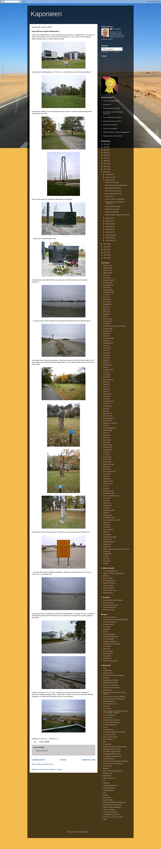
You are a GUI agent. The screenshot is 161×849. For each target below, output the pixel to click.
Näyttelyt (106, 430)
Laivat (105, 387)
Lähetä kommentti (42, 751)
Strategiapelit (107, 493)
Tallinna (105, 503)
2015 (105, 244)
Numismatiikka (107, 428)
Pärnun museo (109, 196)
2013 (105, 249)
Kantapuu (106, 783)
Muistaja (105, 768)
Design (105, 309)
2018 (105, 166)
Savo (104, 486)
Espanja (105, 333)
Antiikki (105, 287)
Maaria (105, 408)
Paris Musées (107, 670)
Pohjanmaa (106, 447)
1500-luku (106, 265)
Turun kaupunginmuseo (110, 571)
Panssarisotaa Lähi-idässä (111, 108)
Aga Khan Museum (109, 701)
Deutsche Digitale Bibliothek (112, 807)
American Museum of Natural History (114, 746)
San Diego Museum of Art (111, 814)
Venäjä (105, 546)
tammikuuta (109, 240)
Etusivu (63, 760)
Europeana (106, 706)
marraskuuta (109, 177)
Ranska (105, 459)
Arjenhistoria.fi (107, 773)
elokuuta (108, 221)
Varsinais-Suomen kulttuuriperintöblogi (115, 619)
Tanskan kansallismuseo (111, 685)
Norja (104, 425)
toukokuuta (109, 229)
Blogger (91, 832)
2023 (105, 152)
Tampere (106, 505)
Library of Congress (109, 809)
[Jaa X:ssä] (44, 742)
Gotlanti (105, 336)
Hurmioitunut (107, 646)
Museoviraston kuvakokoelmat (112, 763)
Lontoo (105, 403)
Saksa (105, 476)
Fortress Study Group (110, 590)
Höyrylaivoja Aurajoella (110, 125)
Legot (105, 391)
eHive (105, 819)
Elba (104, 316)
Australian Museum (109, 715)
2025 (105, 147)
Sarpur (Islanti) (107, 717)
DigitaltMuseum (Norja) (110, 682)
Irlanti (105, 350)
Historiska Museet (109, 759)
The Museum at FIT (109, 734)
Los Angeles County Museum (112, 756)
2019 (105, 163)
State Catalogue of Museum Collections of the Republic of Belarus (115, 712)
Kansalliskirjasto (108, 800)
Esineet (105, 331)
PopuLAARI (107, 656)
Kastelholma (107, 104)
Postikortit (106, 449)
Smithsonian (107, 744)
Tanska (105, 508)
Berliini (105, 299)
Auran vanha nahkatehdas (111, 101)
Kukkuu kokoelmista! (109, 617)
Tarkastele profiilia (107, 39)
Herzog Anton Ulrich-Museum (112, 805)
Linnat (105, 399)
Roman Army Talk (108, 610)
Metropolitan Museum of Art (112, 749)
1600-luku (106, 268)
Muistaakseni (107, 658)
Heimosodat (107, 338)
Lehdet (105, 394)
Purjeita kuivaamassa (110, 641)
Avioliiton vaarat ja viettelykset (114, 199)
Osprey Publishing (109, 583)
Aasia (105, 275)
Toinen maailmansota (110, 520)
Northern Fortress (108, 588)
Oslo (104, 433)
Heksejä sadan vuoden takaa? (112, 136)
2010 (105, 258)
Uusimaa (106, 534)
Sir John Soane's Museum (111, 722)
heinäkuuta (109, 224)
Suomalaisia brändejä (111, 212)
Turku (105, 527)
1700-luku (106, 270)
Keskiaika (106, 370)
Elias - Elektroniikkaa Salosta (112, 771)
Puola (105, 454)
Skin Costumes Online (110, 737)
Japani (105, 360)
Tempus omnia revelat (110, 661)
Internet (105, 348)
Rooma (105, 469)
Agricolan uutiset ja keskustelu (113, 600)
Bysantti (105, 307)
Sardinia (105, 479)
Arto (104, 793)
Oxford (105, 437)
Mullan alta (106, 648)
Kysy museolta (108, 578)
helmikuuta (109, 238)
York (104, 563)
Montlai (105, 632)
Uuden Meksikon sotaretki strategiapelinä (116, 132)
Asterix (105, 297)
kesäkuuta (108, 226)
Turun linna (106, 529)
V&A (104, 742)
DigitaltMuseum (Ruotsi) (110, 680)
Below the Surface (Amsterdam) (113, 675)
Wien (104, 558)
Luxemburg (106, 406)
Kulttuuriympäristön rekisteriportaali (114, 802)
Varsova (105, 539)
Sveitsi (105, 498)
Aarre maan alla (108, 602)
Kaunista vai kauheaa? (110, 128)
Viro (57, 739)
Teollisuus (106, 515)
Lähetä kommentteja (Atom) (44, 764)
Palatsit (105, 440)
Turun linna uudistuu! (109, 622)
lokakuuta (108, 180)
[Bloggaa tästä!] (42, 742)
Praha (105, 452)
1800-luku (106, 273)
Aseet (105, 294)
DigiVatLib (106, 678)
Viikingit (105, 554)
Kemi (104, 367)
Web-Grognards (108, 593)
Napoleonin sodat (108, 423)
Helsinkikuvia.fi (108, 673)
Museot (105, 420)
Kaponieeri (46, 14)
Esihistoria (106, 328)
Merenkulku (106, 416)
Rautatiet (106, 462)
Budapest (106, 304)
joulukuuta (108, 174)
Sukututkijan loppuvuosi (110, 636)
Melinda (105, 795)
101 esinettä (107, 627)
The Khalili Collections (110, 725)
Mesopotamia (107, 418)
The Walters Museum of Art (111, 751)
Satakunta (106, 483)
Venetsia (106, 544)
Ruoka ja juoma (108, 471)
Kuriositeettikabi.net (109, 580)
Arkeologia (106, 290)
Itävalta (105, 357)
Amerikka (106, 282)
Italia (104, 355)
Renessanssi (107, 464)
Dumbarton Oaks (108, 729)
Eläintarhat (106, 321)
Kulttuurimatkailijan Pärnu (113, 188)
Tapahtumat (107, 510)
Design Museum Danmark (111, 687)
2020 (105, 161)
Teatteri (105, 513)
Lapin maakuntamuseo (110, 785)
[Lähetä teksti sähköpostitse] (34, 742)
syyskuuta (108, 218)
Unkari (105, 532)
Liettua (105, 396)
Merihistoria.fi (107, 776)
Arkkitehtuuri (107, 292)
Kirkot (105, 377)
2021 (105, 158)
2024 (105, 150)
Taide (104, 500)
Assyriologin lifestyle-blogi (111, 644)
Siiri (104, 780)
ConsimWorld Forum (109, 607)
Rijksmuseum (107, 690)
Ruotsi (105, 474)
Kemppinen (106, 629)
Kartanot (105, 365)
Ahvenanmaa (107, 280)
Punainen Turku (108, 653)
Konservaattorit (108, 651)
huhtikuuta (108, 232)
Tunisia (105, 522)
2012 (105, 252)
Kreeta (105, 382)
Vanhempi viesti (88, 760)
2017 (105, 169)
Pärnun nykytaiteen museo (113, 193)
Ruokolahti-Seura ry (109, 788)
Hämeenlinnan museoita (112, 206)
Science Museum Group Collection (114, 696)
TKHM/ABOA (107, 517)
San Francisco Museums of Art (113, 817)
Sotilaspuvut (107, 491)
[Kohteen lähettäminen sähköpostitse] (40, 742)
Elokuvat (106, 319)
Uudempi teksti (38, 760)
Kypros (105, 384)
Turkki (105, 525)
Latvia (105, 389)
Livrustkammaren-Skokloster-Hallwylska (115, 761)
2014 (105, 247)
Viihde (105, 551)
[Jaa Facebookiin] (46, 742)
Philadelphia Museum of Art (111, 754)
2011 (105, 255)
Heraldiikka (106, 343)
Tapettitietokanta (108, 790)
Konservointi (107, 379)
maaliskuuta (109, 235)
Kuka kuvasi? (107, 766)
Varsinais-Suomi (108, 537)
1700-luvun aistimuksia (112, 209)
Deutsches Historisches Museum (113, 699)
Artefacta (106, 576)
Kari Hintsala (116, 29)
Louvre (105, 727)
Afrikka (105, 278)
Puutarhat (106, 457)
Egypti (105, 314)
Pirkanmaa (106, 445)
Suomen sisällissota (109, 496)
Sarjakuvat (106, 481)
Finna (105, 668)
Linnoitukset (107, 401)
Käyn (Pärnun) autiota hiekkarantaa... (116, 185)
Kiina (104, 372)
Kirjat (104, 374)
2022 (105, 155)
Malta (105, 411)
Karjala (105, 362)
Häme (105, 345)
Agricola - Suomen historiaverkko (113, 573)
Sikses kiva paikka (109, 634)
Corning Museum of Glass (111, 720)
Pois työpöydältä (108, 639)
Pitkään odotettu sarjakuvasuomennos (117, 215)
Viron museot (107, 708)
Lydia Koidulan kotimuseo (113, 191)
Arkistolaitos (107, 797)
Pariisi (105, 442)
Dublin (105, 311)
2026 (105, 144)
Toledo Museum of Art (110, 704)
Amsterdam (106, 285)
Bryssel (105, 302)
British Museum (108, 739)
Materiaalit (106, 413)
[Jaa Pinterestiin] (48, 742)
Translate (116, 52)
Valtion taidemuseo (109, 778)
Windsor (105, 561)
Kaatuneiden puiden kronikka (112, 121)
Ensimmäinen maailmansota (112, 326)
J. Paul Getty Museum (110, 812)
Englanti (105, 323)
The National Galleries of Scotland (114, 732)
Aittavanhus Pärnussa (112, 182)
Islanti (105, 353)
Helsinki (105, 340)
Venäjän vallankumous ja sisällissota (114, 549)
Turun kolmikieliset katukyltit (112, 117)
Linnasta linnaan (108, 585)
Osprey (105, 435)
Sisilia (105, 488)
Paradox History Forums (111, 605)
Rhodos (105, 466)
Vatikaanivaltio (107, 542)
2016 (105, 172)
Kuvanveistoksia (108, 624)
